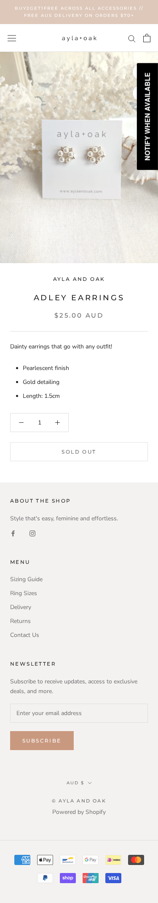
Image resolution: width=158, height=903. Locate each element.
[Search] (132, 38)
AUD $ (75, 783)
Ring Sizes (23, 593)
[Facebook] (13, 533)
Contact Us (24, 635)
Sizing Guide (26, 579)
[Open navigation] (12, 38)
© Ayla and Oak (79, 801)
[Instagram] (32, 533)
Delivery (20, 607)
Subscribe (42, 740)
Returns (20, 621)
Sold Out (79, 452)
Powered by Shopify (79, 812)
